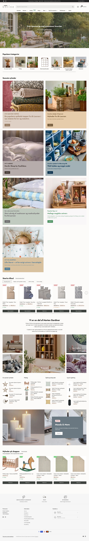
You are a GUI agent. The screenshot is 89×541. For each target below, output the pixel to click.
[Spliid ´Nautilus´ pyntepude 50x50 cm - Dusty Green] (48, 383)
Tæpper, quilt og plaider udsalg (19, 281)
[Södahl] (76, 363)
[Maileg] (13, 343)
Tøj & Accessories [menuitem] (52, 10)
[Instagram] (6, 1)
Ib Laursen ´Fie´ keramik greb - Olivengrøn (15, 395)
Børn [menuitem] (44, 10)
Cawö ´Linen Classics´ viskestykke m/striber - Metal (44, 474)
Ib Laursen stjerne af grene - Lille (15, 389)
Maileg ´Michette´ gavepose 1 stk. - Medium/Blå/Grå (37, 397)
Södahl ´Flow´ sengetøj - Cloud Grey (60, 303)
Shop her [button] (59, 433)
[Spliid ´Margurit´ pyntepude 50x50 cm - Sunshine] (48, 401)
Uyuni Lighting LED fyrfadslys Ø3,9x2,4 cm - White (79, 383)
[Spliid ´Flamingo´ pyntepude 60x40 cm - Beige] (48, 389)
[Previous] (2, 64)
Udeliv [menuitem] (69, 10)
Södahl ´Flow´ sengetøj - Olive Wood (9, 303)
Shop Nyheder (24, 451)
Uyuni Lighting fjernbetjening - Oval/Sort (79, 402)
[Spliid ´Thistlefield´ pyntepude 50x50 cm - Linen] (48, 395)
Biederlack (81, 68)
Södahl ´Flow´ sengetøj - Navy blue (27, 302)
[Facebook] (4, 1)
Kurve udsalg (39, 281)
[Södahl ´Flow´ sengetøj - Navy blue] (27, 292)
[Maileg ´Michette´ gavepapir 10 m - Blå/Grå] (26, 393)
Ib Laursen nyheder (8, 68)
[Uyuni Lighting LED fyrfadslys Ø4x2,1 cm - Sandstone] (69, 395)
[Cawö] (13, 363)
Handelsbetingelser (28, 516)
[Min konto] (77, 6)
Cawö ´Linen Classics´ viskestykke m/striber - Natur (78, 474)
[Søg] (72, 6)
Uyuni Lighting (57, 68)
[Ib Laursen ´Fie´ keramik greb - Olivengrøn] (5, 395)
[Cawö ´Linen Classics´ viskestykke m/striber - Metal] (44, 464)
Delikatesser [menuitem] (62, 10)
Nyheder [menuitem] (19, 10)
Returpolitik (26, 520)
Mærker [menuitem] (24, 10)
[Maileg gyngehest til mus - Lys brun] (26, 388)
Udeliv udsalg (31, 281)
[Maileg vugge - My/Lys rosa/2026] (26, 383)
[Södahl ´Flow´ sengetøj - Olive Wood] (10, 292)
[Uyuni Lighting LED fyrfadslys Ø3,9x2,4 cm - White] (69, 383)
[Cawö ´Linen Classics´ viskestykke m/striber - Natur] (78, 464)
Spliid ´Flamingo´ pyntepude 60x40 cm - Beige (58, 389)
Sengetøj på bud (7, 281)
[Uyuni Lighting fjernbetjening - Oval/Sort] (69, 402)
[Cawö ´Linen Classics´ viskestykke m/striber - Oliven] (61, 464)
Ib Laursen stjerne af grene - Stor (15, 383)
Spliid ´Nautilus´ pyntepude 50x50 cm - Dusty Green (58, 383)
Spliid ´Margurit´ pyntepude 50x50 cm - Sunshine (58, 401)
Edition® (36, 536)
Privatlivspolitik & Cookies (29, 518)
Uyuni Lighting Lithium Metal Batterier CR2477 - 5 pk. (79, 389)
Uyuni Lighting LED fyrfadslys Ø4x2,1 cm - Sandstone (79, 395)
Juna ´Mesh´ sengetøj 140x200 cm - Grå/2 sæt (44, 303)
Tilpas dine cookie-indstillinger (8, 536)
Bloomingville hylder (44, 68)
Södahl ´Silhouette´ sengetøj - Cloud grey (77, 303)
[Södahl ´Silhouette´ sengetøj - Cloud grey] (78, 292)
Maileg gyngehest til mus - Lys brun (36, 387)
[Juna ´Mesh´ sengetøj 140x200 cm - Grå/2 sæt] (44, 292)
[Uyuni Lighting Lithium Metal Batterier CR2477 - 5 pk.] (69, 389)
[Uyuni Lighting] (76, 343)
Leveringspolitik (27, 522)
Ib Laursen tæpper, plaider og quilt (69, 69)
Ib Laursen (32, 68)
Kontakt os (26, 513)
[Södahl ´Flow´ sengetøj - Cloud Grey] (61, 292)
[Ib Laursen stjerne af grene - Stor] (5, 383)
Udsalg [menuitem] (31, 10)
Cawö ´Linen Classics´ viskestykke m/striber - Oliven (61, 474)
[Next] (86, 64)
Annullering (26, 524)
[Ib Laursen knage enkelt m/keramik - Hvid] (5, 401)
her (48, 33)
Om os (25, 511)
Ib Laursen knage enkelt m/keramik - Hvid (14, 400)
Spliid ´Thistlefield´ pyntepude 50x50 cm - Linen (57, 395)
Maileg (20, 68)
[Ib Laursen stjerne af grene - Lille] (5, 389)
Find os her (26, 514)
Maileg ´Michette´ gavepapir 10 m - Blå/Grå (37, 392)
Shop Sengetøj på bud (20, 278)
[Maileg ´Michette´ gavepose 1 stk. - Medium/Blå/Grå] (26, 398)
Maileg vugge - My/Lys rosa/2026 (36, 382)
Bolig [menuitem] (39, 10)
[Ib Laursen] (44, 353)
